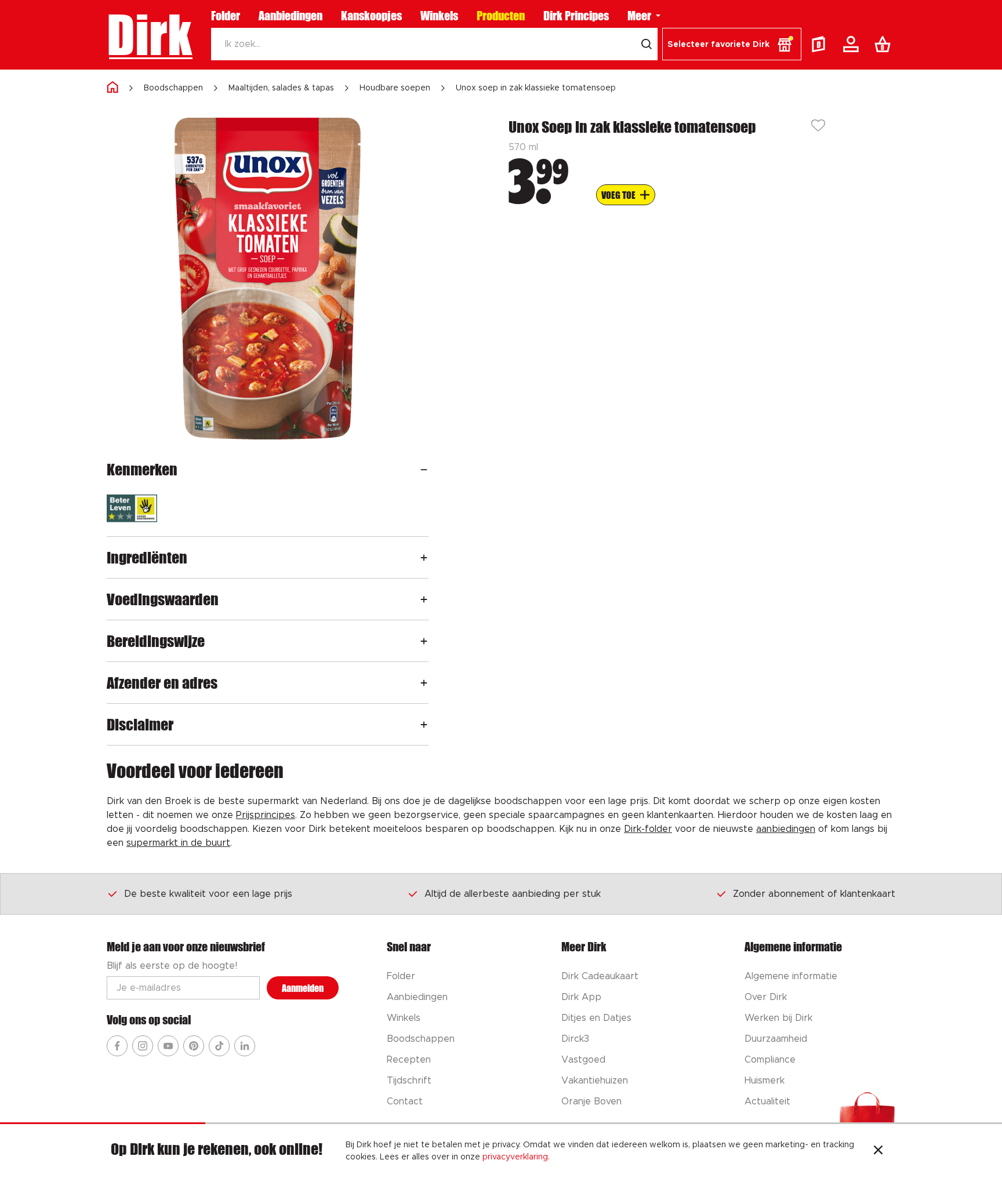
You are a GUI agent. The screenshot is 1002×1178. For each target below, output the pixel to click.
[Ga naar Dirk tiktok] (219, 1045)
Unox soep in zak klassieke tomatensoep (536, 88)
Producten (501, 16)
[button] (731, 44)
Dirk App (581, 997)
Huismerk (765, 1080)
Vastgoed (583, 1059)
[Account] (853, 44)
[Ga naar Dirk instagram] (142, 1045)
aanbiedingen (785, 829)
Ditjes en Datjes (596, 1018)
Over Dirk (766, 997)
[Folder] (821, 44)
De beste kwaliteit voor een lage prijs (208, 894)
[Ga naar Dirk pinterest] (193, 1045)
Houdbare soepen (395, 88)
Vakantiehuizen (594, 1080)
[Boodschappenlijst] (884, 44)
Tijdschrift (409, 1080)
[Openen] (424, 469)
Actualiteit (767, 1101)
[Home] (112, 87)
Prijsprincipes (265, 815)
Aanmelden (303, 988)
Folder (225, 16)
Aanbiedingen (290, 16)
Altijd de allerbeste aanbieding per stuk (512, 894)
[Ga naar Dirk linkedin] (244, 1045)
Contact (405, 1101)
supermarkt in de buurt (178, 843)
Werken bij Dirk (778, 1018)
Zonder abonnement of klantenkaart (814, 894)
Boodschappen (173, 88)
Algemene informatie (791, 976)
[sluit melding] (878, 1151)
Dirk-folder (648, 829)
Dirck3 (575, 1039)
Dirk (149, 34)
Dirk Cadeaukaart (599, 976)
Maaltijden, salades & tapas (281, 88)
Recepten (409, 1059)
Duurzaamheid (776, 1039)
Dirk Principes (576, 16)
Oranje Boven (591, 1101)
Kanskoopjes (371, 16)
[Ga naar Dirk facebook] (117, 1045)
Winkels (439, 16)
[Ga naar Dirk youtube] (168, 1045)
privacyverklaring (515, 1157)
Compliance (770, 1059)
